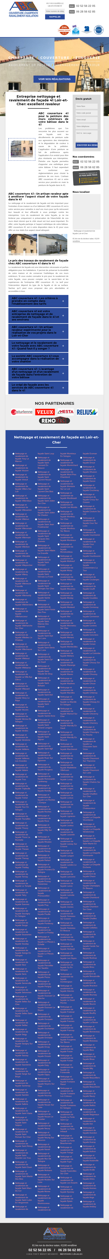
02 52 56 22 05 (85, 5)
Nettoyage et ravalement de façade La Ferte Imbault (67, 1128)
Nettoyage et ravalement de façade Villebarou (23, 665)
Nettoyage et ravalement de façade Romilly (44, 788)
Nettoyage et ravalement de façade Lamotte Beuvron (67, 894)
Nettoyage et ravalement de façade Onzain (44, 1053)
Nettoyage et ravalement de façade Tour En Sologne (22, 806)
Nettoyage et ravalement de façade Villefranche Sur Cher (23, 624)
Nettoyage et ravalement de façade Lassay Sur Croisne (68, 842)
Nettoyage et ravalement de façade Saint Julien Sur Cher (46, 499)
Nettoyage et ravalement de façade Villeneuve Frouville (23, 582)
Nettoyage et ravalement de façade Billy (89, 1066)
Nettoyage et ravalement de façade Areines (89, 1185)
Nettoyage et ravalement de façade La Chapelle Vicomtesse (91, 816)
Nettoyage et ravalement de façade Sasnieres (23, 1062)
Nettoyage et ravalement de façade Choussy (90, 671)
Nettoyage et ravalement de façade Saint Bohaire (44, 682)
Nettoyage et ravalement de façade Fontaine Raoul (67, 1080)
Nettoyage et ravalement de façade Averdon (90, 1130)
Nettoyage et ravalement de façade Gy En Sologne (66, 966)
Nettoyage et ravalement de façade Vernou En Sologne (23, 718)
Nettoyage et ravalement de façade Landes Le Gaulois (68, 864)
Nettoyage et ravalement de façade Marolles (67, 690)
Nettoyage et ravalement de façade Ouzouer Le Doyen (46, 1006)
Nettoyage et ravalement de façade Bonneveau (91, 1029)
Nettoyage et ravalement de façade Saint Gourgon (44, 561)
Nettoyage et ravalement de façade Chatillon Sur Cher (90, 792)
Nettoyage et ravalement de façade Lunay (66, 776)
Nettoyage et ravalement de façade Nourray (45, 1093)
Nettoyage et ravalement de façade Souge (21, 922)
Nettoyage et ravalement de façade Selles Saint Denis (23, 1012)
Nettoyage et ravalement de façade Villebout (22, 656)
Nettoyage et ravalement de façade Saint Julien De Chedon (46, 511)
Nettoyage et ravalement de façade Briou (89, 964)
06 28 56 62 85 (85, 11)
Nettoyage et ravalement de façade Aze (89, 1121)
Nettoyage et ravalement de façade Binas (89, 1056)
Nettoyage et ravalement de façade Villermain (23, 535)
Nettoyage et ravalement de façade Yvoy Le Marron (22, 457)
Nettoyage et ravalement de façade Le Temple (23, 883)
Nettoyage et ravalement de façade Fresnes (67, 1018)
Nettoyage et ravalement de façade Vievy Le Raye (22, 697)
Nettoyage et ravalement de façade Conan (89, 641)
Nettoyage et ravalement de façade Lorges (66, 786)
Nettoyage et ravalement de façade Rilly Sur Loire (45, 829)
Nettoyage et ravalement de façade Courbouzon (92, 553)
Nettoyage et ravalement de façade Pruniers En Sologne (46, 868)
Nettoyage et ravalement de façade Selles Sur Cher (23, 1000)
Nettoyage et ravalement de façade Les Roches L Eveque (46, 799)
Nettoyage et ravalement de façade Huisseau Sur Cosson (67, 915)
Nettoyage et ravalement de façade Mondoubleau (66, 548)
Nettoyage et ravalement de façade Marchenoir (68, 746)
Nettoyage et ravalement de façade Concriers (90, 632)
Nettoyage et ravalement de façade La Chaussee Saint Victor (90, 744)
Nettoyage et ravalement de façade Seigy (21, 1031)
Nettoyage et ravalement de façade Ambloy (89, 1204)
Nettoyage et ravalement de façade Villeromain (23, 525)
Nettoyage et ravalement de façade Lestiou (67, 822)
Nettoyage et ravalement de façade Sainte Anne (46, 713)
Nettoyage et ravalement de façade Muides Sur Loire (46, 1178)
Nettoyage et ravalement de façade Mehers (67, 653)
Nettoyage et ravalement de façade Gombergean (66, 978)
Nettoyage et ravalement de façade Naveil (44, 1147)
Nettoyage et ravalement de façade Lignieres (67, 813)
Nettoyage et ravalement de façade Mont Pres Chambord (68, 473)
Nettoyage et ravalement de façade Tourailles (22, 816)
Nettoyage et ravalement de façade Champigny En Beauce (91, 884)
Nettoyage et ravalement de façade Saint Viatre (23, 1110)
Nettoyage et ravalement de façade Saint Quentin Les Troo (23, 1154)
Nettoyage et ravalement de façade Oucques (45, 1016)
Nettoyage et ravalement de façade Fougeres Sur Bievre (68, 1038)
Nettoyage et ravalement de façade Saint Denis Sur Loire (46, 646)
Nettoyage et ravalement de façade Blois (89, 1047)
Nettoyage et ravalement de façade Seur (21, 962)
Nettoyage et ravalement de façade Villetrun (22, 516)
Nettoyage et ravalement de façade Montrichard (69, 462)
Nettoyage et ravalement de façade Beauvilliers (91, 1075)
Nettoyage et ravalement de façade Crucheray (91, 487)
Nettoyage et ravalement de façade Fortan (66, 1058)
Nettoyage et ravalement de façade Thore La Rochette (22, 836)
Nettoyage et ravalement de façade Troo (21, 776)
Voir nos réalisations (54, 79)
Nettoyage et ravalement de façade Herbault (67, 946)
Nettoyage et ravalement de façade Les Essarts (68, 1180)
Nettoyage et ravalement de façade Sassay (21, 1053)
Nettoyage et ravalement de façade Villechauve (23, 646)
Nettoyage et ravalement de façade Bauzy (89, 1093)
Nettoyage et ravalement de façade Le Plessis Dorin (46, 952)
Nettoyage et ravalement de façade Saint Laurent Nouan (44, 476)
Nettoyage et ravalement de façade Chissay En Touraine (91, 701)
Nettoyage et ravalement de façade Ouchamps (46, 1025)
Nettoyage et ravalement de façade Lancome (67, 874)
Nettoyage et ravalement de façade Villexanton (23, 507)
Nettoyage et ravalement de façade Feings (66, 1150)
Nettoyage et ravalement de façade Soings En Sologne (23, 952)
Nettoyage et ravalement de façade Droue (89, 460)
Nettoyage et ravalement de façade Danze (89, 478)
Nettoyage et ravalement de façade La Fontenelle (66, 1069)
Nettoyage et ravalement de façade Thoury (21, 825)
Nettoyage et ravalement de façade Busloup (90, 955)
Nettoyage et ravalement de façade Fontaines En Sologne (68, 1104)
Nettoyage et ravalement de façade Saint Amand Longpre (45, 724)
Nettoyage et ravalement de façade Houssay (67, 937)
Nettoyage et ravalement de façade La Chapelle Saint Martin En (91, 840)
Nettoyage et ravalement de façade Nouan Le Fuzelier (45, 1115)
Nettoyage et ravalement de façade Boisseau (90, 1038)
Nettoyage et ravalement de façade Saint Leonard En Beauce (44, 462)
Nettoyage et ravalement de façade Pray (44, 902)
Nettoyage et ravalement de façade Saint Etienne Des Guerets (44, 621)
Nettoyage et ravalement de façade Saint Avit (45, 692)
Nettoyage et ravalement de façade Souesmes (23, 932)
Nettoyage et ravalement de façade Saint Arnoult (44, 703)
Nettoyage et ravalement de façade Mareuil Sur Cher (68, 712)
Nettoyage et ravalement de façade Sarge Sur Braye (23, 1073)
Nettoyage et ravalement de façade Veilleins (22, 746)
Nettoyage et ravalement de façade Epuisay (67, 1189)
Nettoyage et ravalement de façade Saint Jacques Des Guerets (44, 536)
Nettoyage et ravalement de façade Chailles (90, 916)
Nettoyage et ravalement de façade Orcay (44, 1044)
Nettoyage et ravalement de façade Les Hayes (68, 955)
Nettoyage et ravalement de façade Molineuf (67, 558)
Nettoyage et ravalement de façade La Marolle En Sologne (68, 701)
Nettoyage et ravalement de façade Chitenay (90, 690)
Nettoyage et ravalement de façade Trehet (21, 795)
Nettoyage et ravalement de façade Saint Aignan (44, 736)
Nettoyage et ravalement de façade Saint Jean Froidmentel (46, 523)
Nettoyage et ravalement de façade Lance (66, 883)
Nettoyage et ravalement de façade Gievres (67, 988)
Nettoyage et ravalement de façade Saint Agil (45, 746)
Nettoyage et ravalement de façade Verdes (21, 728)
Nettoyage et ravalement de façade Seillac (21, 1022)
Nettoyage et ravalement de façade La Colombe (91, 650)
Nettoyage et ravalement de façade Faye (66, 1159)
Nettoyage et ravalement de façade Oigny (44, 1072)
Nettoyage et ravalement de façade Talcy (21, 892)
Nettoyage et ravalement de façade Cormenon (91, 613)
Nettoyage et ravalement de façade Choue (89, 681)
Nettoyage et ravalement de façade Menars (67, 635)
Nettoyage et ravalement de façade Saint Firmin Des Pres (46, 608)
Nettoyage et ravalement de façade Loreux (66, 795)
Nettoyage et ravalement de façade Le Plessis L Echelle (46, 941)
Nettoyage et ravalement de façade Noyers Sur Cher (46, 1082)
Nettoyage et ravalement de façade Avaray (89, 1139)
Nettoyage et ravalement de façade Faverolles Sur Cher (68, 1170)
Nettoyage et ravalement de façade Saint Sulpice (21, 1121)
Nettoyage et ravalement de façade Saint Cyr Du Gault (45, 658)
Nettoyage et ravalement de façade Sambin (22, 1092)
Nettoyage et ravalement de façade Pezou (44, 974)
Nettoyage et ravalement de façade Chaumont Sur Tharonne (91, 757)
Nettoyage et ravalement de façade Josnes (66, 904)
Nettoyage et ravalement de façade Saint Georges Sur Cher (46, 585)
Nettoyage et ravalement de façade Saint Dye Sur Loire (45, 634)
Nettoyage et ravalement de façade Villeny (21, 571)
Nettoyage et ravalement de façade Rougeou (45, 767)
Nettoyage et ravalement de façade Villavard (22, 686)
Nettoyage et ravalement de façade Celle (89, 934)
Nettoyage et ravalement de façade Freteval (67, 1009)
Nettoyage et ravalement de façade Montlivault (68, 495)
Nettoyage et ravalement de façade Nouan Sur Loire (46, 1103)
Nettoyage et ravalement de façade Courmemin (91, 532)
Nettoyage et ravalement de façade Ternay (21, 874)
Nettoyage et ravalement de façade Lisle (66, 804)
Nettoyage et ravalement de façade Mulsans (45, 1167)
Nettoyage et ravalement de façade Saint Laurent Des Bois (45, 488)
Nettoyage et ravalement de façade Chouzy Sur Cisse (91, 661)
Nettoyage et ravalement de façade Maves (66, 671)
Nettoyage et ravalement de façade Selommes (23, 989)
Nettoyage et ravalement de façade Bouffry (89, 1010)
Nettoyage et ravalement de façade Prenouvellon (44, 892)
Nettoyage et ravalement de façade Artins (89, 1176)
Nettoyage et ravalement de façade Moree (44, 1188)
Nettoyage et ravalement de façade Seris (21, 971)
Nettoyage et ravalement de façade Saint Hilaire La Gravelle (46, 549)
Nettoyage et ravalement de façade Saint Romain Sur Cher (23, 1133)
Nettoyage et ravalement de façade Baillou (89, 1102)
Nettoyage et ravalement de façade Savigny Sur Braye (24, 1042)
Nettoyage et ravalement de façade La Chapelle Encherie (91, 863)
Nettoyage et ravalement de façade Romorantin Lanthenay (46, 778)
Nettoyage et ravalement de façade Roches (44, 809)
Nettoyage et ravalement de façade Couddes (90, 595)
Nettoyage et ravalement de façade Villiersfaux (23, 498)
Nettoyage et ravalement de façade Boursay (90, 992)
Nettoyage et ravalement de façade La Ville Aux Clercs (23, 675)
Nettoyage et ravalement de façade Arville (89, 1167)
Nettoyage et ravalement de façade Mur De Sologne (44, 1157)
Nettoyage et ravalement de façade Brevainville (91, 973)
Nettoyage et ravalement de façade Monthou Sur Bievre (67, 527)
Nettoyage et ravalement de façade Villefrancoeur (21, 612)
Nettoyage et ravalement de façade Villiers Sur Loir (23, 488)
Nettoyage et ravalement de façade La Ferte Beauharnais (67, 1139)
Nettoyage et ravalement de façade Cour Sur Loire (90, 522)
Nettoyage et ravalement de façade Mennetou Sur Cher (68, 624)
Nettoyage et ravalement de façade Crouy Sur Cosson (91, 498)
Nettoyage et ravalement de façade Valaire (21, 767)
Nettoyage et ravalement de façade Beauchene (91, 1084)
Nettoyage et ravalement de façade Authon (89, 1148)
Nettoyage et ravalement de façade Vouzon (22, 467)
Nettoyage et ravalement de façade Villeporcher (24, 562)
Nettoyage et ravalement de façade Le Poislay (46, 930)
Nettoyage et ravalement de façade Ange (89, 1194)
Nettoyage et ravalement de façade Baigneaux (91, 1112)
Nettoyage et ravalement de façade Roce (44, 818)
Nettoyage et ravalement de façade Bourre (89, 1001)
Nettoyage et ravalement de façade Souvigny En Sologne (22, 912)
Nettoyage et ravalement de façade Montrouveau (44, 1199)
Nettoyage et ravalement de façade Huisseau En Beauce (67, 927)
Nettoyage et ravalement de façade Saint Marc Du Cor (23, 1187)
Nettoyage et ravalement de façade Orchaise (45, 1035)
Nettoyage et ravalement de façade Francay (67, 1027)
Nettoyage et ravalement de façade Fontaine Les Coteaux (67, 1092)
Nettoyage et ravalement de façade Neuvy (44, 1125)
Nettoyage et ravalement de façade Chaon (89, 873)
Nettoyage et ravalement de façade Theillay (22, 865)
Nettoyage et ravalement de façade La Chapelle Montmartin (91, 851)
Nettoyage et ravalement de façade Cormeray (90, 604)
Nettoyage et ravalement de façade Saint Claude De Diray (45, 670)
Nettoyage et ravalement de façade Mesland (67, 604)
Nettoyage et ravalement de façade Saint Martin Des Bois (24, 1175)
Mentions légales (71, 1254)
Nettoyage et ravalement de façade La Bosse (90, 1019)
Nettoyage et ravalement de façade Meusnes (67, 586)
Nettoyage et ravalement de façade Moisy (66, 567)
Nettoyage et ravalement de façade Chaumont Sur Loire (91, 769)
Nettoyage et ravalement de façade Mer (66, 613)
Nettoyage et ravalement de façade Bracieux (90, 983)
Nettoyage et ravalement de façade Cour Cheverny (89, 543)
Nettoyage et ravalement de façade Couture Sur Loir (91, 510)
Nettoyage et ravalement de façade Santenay (22, 1083)
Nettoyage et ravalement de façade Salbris (21, 1101)
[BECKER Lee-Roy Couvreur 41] (24, 9)
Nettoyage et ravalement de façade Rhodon (45, 839)
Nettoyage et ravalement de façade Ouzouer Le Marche (46, 994)
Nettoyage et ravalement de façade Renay (44, 848)
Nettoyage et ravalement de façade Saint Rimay (24, 1143)
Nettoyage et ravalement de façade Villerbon (22, 544)
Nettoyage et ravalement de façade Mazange (67, 662)
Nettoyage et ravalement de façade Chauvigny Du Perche (91, 731)
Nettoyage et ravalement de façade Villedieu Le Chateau (23, 636)
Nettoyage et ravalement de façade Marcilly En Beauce (68, 736)
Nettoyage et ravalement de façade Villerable (22, 553)
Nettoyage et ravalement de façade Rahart (44, 857)
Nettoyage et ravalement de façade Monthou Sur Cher (67, 515)
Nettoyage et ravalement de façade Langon (67, 853)
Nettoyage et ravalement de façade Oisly (44, 1062)
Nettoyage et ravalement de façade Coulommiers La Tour (90, 565)
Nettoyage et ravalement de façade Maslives (67, 681)
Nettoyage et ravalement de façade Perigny (44, 984)
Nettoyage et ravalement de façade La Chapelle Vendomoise (91, 828)
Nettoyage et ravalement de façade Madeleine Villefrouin (68, 766)
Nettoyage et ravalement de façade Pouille (44, 911)
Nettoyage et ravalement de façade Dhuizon (90, 469)
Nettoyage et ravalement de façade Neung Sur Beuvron (46, 1136)
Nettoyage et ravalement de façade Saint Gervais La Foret (45, 573)
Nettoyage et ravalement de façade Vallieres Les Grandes (22, 757)
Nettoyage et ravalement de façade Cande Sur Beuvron (91, 945)
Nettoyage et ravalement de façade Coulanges (91, 577)
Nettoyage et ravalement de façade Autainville (90, 1158)
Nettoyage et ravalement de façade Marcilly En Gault (68, 724)
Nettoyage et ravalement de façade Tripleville (22, 786)
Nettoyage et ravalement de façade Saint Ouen (23, 1164)
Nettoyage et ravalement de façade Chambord (91, 894)
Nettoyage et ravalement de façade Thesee (22, 846)
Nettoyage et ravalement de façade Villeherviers (24, 602)
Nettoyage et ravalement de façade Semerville (23, 980)
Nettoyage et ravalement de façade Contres (90, 623)
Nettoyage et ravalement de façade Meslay (66, 595)
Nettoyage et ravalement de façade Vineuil (21, 477)
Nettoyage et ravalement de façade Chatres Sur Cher (91, 781)
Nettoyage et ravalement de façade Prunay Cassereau (44, 880)
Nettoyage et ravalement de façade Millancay (67, 577)
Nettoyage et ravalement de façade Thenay (22, 855)
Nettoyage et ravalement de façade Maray (66, 755)
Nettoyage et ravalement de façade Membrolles (68, 644)
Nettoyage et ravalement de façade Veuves (21, 707)
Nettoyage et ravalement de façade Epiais (66, 1198)
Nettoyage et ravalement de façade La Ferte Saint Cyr (67, 1116)
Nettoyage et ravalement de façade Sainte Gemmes (44, 596)
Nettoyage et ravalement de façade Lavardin (67, 832)
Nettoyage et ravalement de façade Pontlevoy (45, 920)
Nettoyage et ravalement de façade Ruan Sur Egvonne (45, 756)
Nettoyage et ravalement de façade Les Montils (68, 504)
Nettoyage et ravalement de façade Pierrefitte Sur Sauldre (45, 964)
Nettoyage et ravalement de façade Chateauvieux (89, 804)
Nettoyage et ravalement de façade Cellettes (90, 925)
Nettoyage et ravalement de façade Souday (22, 941)
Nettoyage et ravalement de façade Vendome (22, 737)
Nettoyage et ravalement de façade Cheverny (90, 711)
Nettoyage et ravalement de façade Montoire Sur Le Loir (67, 485)
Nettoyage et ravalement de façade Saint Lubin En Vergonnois (23, 1199)
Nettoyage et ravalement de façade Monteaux (68, 537)
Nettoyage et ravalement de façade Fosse (66, 1048)
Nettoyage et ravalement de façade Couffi (89, 586)
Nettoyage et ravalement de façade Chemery (90, 720)
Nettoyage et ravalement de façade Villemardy (23, 592)
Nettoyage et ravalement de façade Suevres (22, 901)
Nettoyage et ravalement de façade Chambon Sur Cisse (90, 905)
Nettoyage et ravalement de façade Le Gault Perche (67, 999)
